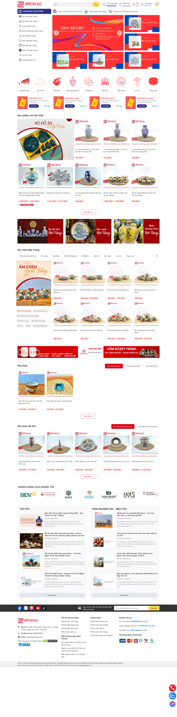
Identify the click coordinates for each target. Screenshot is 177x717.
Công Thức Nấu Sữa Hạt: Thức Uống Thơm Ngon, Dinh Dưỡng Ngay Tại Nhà (135, 554)
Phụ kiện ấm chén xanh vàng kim (59, 401)
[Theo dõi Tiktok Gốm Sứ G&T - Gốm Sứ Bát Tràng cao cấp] (44, 608)
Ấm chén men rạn (40, 311)
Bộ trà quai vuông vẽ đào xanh (65, 330)
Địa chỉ (137, 4)
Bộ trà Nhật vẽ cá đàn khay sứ (92, 290)
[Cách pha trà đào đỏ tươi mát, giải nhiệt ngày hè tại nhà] (103, 541)
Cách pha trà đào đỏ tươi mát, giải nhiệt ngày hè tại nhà (137, 534)
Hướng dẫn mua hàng (97, 11)
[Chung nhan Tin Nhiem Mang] (30, 641)
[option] (87, 33)
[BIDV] (28, 494)
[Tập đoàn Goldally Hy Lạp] (149, 494)
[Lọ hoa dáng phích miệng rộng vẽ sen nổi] (88, 176)
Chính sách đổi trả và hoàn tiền (70, 11)
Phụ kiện (22, 365)
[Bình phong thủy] (72, 81)
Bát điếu (56, 91)
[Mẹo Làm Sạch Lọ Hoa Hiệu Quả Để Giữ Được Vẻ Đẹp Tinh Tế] (103, 581)
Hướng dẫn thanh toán (70, 625)
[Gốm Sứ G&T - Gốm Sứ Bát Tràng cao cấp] (32, 4)
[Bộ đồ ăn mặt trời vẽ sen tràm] (60, 176)
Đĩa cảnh (121, 91)
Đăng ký (154, 608)
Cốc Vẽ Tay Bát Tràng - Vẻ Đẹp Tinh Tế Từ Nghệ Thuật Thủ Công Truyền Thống (64, 574)
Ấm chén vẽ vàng (38, 321)
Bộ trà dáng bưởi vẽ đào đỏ (118, 330)
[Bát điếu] (56, 81)
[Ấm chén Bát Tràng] (69, 60)
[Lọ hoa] (137, 81)
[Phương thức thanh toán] (134, 640)
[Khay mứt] (153, 81)
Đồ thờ (105, 91)
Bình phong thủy (72, 91)
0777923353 (143, 626)
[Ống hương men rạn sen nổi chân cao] (31, 445)
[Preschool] (89, 494)
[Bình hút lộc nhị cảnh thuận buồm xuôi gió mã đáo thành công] (31, 176)
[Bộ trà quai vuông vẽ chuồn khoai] (146, 274)
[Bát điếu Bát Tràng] (142, 42)
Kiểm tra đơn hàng (127, 4)
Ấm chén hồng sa (40, 326)
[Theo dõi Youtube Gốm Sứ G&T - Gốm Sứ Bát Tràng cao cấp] (38, 608)
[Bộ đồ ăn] (142, 60)
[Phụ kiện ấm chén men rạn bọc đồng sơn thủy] (31, 384)
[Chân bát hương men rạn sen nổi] (116, 445)
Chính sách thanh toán (99, 621)
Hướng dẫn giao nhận (69, 628)
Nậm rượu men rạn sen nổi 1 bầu (59, 461)
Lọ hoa (137, 91)
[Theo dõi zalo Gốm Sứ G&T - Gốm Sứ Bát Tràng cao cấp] (26, 608)
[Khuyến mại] (24, 81)
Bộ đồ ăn (88, 91)
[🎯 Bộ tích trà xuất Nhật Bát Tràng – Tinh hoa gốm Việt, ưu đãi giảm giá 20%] (103, 521)
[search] (95, 4)
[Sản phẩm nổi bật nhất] (45, 139)
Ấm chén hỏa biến (24, 311)
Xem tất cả (88, 212)
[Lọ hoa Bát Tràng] (105, 60)
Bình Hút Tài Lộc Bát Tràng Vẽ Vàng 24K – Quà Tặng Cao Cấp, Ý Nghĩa (64, 514)
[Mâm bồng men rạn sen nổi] (88, 445)
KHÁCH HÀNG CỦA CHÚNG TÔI (36, 486)
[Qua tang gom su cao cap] (88, 352)
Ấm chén (40, 91)
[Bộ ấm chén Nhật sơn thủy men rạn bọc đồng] (145, 176)
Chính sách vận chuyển (99, 625)
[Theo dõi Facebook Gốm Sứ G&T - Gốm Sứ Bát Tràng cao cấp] (19, 608)
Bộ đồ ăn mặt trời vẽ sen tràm (58, 193)
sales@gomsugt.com (35, 637)
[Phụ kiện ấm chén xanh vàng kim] (60, 384)
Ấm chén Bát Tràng (28, 249)
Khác (28, 326)
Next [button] (119, 33)
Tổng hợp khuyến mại (28, 256)
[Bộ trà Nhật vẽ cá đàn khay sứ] (92, 274)
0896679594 (135, 630)
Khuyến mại (24, 91)
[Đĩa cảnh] (121, 81)
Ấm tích (20, 326)
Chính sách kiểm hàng (98, 632)
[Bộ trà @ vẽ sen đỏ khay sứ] (119, 274)
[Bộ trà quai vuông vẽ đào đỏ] (92, 314)
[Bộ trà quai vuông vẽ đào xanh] (65, 314)
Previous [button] (56, 33)
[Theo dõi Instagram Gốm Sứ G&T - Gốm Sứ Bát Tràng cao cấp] (32, 608)
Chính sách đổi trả (97, 628)
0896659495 (111, 6)
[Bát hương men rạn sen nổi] (145, 445)
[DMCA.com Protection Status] (50, 641)
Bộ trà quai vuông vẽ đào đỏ (91, 330)
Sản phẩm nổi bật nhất (30, 115)
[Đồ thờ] (105, 81)
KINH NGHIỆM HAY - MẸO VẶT (109, 508)
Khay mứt (153, 91)
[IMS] (129, 494)
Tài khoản (148, 3)
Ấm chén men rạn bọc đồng (28, 316)
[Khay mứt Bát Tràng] (142, 23)
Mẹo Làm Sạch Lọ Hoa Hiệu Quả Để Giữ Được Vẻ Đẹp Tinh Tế (137, 574)
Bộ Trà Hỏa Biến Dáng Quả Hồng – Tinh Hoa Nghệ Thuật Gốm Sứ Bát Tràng (63, 554)
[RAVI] (69, 494)
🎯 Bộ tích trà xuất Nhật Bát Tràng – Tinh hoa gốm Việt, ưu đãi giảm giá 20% (135, 514)
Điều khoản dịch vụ (68, 632)
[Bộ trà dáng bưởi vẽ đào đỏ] (119, 314)
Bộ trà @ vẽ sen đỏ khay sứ (118, 290)
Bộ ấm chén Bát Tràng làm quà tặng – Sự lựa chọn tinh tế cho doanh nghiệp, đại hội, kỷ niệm (64, 534)
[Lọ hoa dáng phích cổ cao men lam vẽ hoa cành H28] (88, 133)
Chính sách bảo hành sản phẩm (125, 11)
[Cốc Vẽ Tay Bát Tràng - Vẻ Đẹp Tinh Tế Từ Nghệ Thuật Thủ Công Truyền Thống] (31, 581)
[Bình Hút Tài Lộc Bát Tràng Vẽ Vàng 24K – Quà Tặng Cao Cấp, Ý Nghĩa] (31, 521)
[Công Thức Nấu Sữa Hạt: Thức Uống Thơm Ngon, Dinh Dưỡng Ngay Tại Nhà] (103, 561)
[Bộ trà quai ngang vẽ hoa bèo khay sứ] (65, 274)
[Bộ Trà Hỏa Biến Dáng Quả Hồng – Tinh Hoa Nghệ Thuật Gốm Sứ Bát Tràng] (31, 561)
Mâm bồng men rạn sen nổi (85, 461)
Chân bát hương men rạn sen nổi (116, 461)
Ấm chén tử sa (22, 321)
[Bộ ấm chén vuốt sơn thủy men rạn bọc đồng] (116, 176)
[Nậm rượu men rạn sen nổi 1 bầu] (60, 445)
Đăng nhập (148, 5)
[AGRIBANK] (48, 494)
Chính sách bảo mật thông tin (101, 635)
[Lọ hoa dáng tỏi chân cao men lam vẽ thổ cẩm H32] (116, 133)
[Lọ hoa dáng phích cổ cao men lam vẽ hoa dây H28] (145, 133)
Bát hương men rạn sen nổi (142, 461)
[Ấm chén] (40, 81)
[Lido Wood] (109, 494)
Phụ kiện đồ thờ (26, 426)
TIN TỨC (25, 508)
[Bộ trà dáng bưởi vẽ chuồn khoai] (146, 314)
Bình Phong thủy (70, 256)
